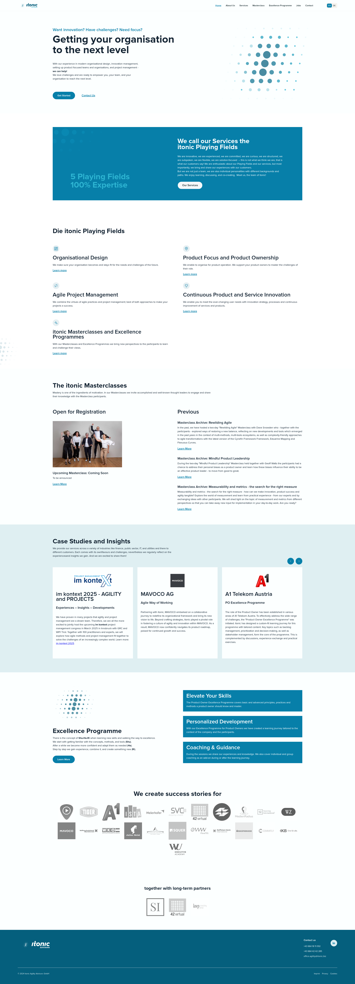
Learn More (60, 484)
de (334, 5)
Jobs (298, 5)
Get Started (63, 95)
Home (218, 5)
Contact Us (88, 95)
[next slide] (299, 561)
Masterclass (259, 5)
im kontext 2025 (65, 643)
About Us (230, 5)
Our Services (190, 185)
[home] (29, 5)
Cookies (333, 973)
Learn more (60, 270)
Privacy (325, 973)
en (329, 5)
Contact (309, 5)
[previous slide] (290, 561)
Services (243, 5)
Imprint (317, 973)
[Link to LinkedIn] (334, 943)
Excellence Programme (280, 5)
